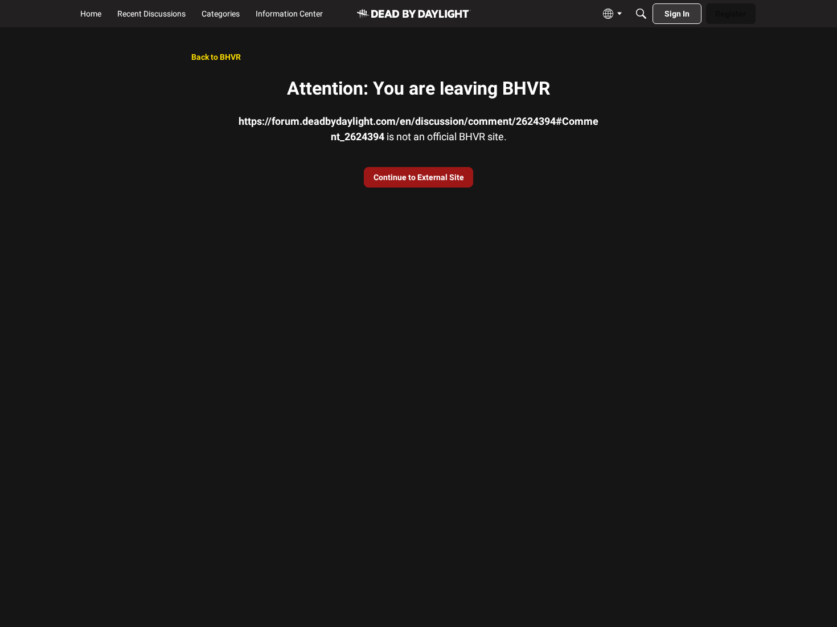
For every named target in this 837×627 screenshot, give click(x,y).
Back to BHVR (216, 57)
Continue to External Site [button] (419, 177)
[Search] (641, 13)
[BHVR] (414, 14)
